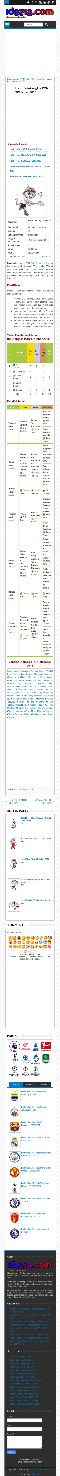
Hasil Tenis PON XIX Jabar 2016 (25, 161)
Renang (15, 699)
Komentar (30, 1084)
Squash (20, 708)
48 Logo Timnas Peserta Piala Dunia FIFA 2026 (30, 1338)
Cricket (11, 686)
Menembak (36, 692)
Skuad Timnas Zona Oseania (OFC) (24, 1404)
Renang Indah (28, 699)
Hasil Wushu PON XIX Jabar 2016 (26, 177)
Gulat (10, 689)
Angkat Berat (38, 671)
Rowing (21, 702)
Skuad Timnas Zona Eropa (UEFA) (24, 1387)
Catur (50, 683)
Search (46, 24)
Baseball (39, 674)
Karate (41, 689)
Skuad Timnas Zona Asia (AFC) (23, 1390)
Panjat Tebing (14, 696)
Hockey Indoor (22, 689)
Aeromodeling (14, 671)
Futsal (33, 686)
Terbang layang (45, 711)
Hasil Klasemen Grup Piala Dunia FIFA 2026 (28, 1334)
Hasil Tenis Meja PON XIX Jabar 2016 (28, 155)
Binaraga (33, 677)
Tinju (27, 714)
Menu (7, 2)
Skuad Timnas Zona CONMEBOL (23, 1394)
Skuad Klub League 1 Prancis (22, 1377)
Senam (40, 702)
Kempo (49, 689)
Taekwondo (31, 708)
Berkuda (48, 674)
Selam (31, 702)
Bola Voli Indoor (16, 680)
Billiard (23, 677)
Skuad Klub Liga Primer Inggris (22, 1363)
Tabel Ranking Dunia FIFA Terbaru (24, 1384)
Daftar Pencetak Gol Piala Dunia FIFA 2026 (28, 1321)
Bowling (48, 680)
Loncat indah (22, 692)
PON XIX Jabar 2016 (36, 263)
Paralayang (28, 696)
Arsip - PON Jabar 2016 (24, 789)
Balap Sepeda (26, 674)
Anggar (26, 671)
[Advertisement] (30, 54)
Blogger (35, 1474)
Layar (10, 692)
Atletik (15, 674)
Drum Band (22, 686)
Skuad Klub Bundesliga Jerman (23, 1373)
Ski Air (49, 705)
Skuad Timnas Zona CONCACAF (23, 1397)
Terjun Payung (15, 714)
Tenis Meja (31, 711)
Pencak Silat (41, 696)
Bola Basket (46, 677)
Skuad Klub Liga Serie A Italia (22, 1370)
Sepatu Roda (35, 705)
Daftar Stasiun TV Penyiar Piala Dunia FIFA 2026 (30, 1325)
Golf (50, 686)
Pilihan (16, 1084)
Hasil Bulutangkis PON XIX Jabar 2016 (31, 90)
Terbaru (44, 1084)
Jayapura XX (44, 256)
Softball (11, 708)
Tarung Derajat (45, 708)
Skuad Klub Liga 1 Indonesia (22, 1357)
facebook (32, 2)
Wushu (11, 717)
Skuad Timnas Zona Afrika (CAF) (23, 1400)
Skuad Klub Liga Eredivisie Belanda (25, 1380)
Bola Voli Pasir (34, 680)
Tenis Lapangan (15, 711)
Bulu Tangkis (24, 683)
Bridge (11, 683)
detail (11, 429)
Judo (33, 689)
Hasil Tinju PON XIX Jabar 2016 (25, 149)
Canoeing (39, 683)
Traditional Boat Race (42, 714)
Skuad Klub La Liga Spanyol (21, 1367)
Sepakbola (21, 705)
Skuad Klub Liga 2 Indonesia (22, 1360)
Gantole (42, 686)
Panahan (48, 692)
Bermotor (12, 677)
